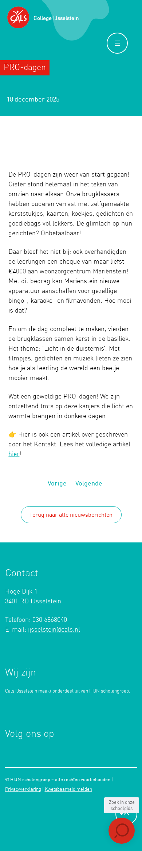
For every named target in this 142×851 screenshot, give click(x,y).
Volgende (88, 483)
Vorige (57, 483)
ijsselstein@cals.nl (54, 630)
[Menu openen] (117, 43)
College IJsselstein (56, 18)
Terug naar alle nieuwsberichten (71, 514)
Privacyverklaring (23, 789)
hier (13, 454)
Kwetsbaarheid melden (68, 789)
